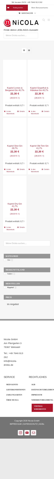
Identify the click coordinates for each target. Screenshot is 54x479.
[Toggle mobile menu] (49, 20)
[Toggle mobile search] (43, 20)
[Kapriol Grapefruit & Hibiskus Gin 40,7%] (39, 72)
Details (22, 111)
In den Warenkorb (10, 113)
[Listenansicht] (29, 50)
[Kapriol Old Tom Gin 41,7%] (39, 130)
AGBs (41, 424)
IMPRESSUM (16, 424)
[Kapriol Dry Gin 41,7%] (15, 188)
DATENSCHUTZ (30, 424)
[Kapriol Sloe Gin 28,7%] (15, 130)
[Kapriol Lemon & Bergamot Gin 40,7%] (15, 72)
